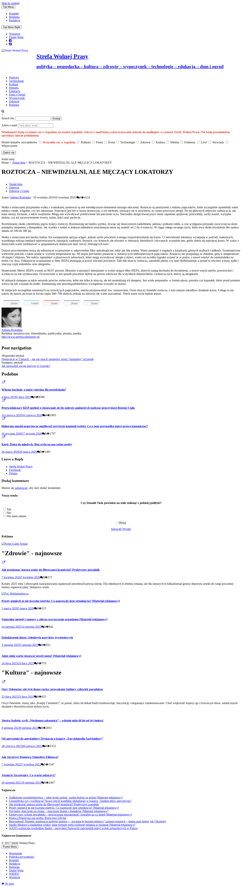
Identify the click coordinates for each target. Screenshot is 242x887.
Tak (9, 509)
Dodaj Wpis (16, 37)
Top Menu (8, 6)
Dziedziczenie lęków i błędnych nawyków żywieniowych (37, 637)
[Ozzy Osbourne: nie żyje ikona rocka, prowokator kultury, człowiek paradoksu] (3, 681)
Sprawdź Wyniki (121, 529)
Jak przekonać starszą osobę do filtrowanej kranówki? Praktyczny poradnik (51, 569)
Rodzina (14, 104)
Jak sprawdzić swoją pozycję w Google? (26, 366)
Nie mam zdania (16, 516)
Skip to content (10, 3)
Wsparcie (14, 33)
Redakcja (14, 20)
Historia (14, 87)
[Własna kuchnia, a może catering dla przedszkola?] (3, 382)
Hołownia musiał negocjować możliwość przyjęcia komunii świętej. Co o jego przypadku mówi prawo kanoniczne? (75, 426)
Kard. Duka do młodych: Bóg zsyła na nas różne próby (37, 444)
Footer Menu (10, 846)
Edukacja (14, 91)
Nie (9, 512)
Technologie (16, 81)
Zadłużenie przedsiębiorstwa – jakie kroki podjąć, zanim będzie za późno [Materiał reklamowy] (66, 797)
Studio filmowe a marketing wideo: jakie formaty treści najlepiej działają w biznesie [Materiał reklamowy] (72, 824)
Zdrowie (14, 101)
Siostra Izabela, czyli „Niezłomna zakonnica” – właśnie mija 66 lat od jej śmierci (52, 720)
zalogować (21, 488)
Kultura (13, 84)
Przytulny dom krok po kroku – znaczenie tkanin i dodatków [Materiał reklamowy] (58, 811)
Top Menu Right (11, 27)
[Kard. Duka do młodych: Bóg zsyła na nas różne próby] (3, 437)
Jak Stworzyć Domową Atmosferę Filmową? (30, 757)
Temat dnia (18, 162)
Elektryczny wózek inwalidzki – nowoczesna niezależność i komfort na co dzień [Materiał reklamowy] (70, 814)
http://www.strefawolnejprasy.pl (21, 336)
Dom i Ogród (17, 94)
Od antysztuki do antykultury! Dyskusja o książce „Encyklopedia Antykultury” (52, 738)
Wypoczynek (17, 98)
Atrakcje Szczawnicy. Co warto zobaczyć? (29, 775)
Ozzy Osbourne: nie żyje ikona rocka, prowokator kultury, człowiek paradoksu (52, 689)
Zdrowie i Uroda (19, 191)
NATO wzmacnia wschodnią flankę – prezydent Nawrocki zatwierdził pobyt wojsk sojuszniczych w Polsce (73, 828)
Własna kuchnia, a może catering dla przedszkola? (34, 389)
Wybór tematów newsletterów (19, 142)
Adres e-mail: (10, 125)
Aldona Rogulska (20, 197)
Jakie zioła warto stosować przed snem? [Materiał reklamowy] (41, 655)
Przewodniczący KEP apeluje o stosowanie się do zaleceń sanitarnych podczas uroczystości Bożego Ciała (68, 407)
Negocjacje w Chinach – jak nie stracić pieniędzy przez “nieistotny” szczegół (47, 359)
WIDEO (14, 873)
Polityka (14, 77)
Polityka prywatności (21, 856)
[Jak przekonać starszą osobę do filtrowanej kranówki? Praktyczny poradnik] (3, 562)
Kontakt (14, 13)
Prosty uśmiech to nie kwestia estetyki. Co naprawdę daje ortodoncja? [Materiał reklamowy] (61, 601)
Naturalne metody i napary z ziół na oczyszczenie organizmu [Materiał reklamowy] (54, 619)
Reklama (14, 17)
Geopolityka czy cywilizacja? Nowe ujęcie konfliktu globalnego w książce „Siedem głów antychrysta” (70, 801)
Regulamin (15, 853)
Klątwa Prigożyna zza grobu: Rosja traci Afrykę (37, 818)
